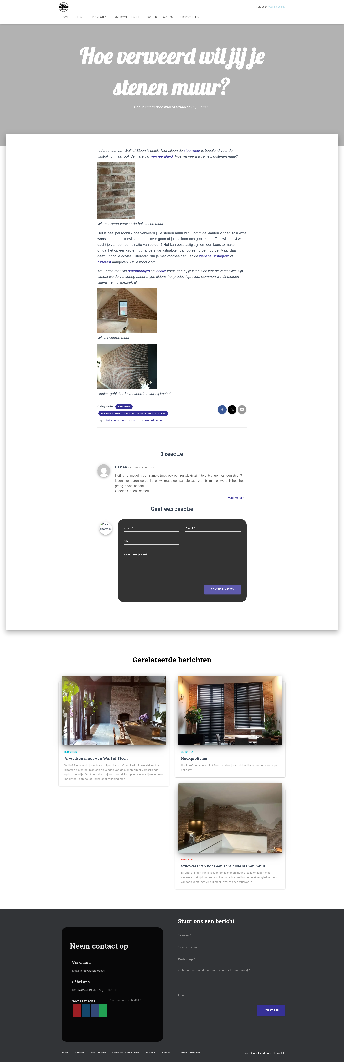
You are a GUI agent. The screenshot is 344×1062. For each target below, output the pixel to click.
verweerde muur (152, 420)
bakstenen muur (116, 420)
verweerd (134, 420)
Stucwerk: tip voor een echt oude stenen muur (223, 866)
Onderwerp (186, 959)
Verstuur (271, 1010)
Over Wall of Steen (128, 17)
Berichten (124, 406)
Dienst (79, 17)
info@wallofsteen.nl (92, 970)
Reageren (238, 498)
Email (181, 995)
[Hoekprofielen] (230, 710)
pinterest (104, 262)
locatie (161, 271)
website (205, 256)
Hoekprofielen (194, 758)
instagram (221, 256)
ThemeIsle (278, 1053)
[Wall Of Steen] (64, 7)
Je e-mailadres (188, 947)
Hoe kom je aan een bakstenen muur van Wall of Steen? (133, 413)
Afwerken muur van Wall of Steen (96, 758)
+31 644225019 (82, 990)
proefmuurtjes (138, 271)
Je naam (184, 935)
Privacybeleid (189, 17)
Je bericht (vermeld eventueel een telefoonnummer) (214, 970)
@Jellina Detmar (276, 6)
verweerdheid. (162, 156)
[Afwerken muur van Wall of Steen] (114, 710)
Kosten (152, 17)
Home (65, 17)
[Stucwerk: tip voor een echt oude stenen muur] (230, 817)
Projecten (99, 17)
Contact (168, 17)
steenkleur (191, 151)
